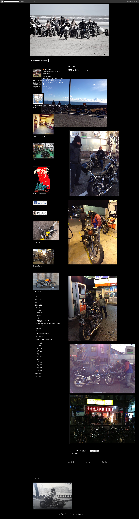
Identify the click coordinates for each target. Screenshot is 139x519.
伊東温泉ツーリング (42, 321)
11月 (38, 343)
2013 (37, 305)
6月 (38, 356)
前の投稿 (104, 462)
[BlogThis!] (93, 451)
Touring (75, 453)
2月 (38, 367)
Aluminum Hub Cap (42, 334)
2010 (37, 376)
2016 (37, 297)
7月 (38, 354)
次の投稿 (71, 462)
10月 (38, 345)
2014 (37, 302)
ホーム (88, 462)
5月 (38, 359)
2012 (37, 308)
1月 (38, 370)
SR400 (38, 328)
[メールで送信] (91, 451)
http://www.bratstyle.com (39, 60)
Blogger (80, 514)
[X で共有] (95, 451)
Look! (38, 331)
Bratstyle (48, 69)
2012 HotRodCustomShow (45, 339)
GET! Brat (39, 336)
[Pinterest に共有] (98, 451)
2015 (37, 299)
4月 (38, 362)
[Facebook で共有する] (96, 451)
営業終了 (39, 312)
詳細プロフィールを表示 (41, 87)
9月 (38, 348)
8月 (38, 351)
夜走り (38, 318)
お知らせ (39, 315)
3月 (38, 365)
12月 (38, 310)
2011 (37, 374)
